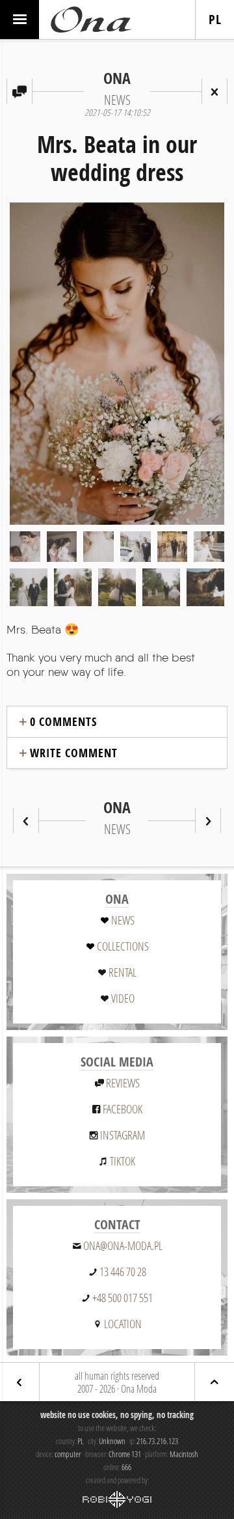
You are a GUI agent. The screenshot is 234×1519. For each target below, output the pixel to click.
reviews (123, 1083)
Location (123, 1323)
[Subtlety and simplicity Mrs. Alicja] (26, 820)
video (123, 998)
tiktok (122, 1161)
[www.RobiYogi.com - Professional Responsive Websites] (117, 1499)
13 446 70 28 (122, 1271)
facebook (122, 1109)
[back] (19, 1382)
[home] (91, 19)
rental (122, 972)
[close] (215, 91)
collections (123, 946)
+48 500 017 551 (122, 1297)
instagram (122, 1135)
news (123, 920)
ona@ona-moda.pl (122, 1245)
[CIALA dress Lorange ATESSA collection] (208, 820)
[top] (214, 1382)
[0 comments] (19, 91)
